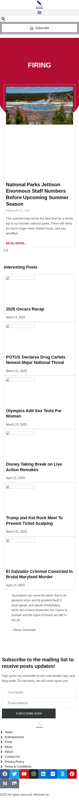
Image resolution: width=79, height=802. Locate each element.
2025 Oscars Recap (25, 309)
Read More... (16, 243)
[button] (39, 12)
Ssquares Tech (59, 794)
